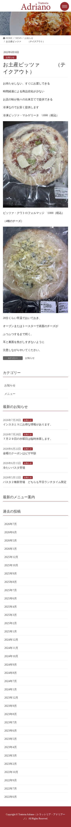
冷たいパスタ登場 (14, 467)
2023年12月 (11, 697)
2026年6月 (10, 532)
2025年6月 (10, 598)
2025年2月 (10, 623)
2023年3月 (10, 755)
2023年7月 (10, 722)
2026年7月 (10, 524)
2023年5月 (10, 738)
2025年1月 (10, 631)
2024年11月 (11, 648)
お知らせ (10, 57)
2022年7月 (10, 788)
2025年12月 (11, 557)
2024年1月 (10, 689)
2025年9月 (10, 573)
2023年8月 (10, 714)
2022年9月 (10, 780)
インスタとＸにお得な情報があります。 (28, 424)
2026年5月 (10, 540)
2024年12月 (11, 639)
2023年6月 (10, 730)
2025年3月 (10, 615)
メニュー (9, 393)
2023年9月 (10, 705)
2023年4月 (10, 747)
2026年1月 (10, 548)
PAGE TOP (65, 798)
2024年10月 (11, 656)
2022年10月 (11, 772)
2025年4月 (10, 606)
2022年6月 (10, 796)
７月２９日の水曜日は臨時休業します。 (28, 438)
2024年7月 (10, 681)
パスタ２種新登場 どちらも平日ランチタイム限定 (34, 482)
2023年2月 (10, 763)
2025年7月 (10, 590)
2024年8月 (10, 672)
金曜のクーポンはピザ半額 (19, 453)
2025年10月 (11, 565)
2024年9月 (10, 664)
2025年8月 (10, 582)
